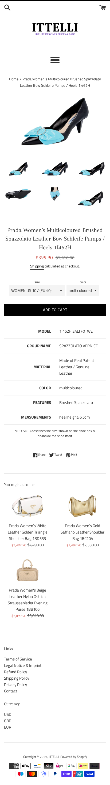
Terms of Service (18, 659)
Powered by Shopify (73, 756)
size (37, 281)
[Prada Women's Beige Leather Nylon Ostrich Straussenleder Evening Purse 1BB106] (27, 570)
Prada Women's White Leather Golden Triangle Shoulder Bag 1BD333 (28, 532)
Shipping (37, 266)
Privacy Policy (15, 684)
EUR (7, 727)
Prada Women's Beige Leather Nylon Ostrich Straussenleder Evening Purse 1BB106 (28, 599)
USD (7, 714)
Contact (10, 691)
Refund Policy (15, 672)
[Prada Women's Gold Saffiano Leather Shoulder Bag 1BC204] (82, 506)
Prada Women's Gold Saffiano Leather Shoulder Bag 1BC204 (82, 532)
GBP (7, 721)
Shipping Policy (16, 678)
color (83, 281)
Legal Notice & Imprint (22, 665)
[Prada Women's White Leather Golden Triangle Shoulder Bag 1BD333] (27, 506)
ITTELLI (54, 756)
